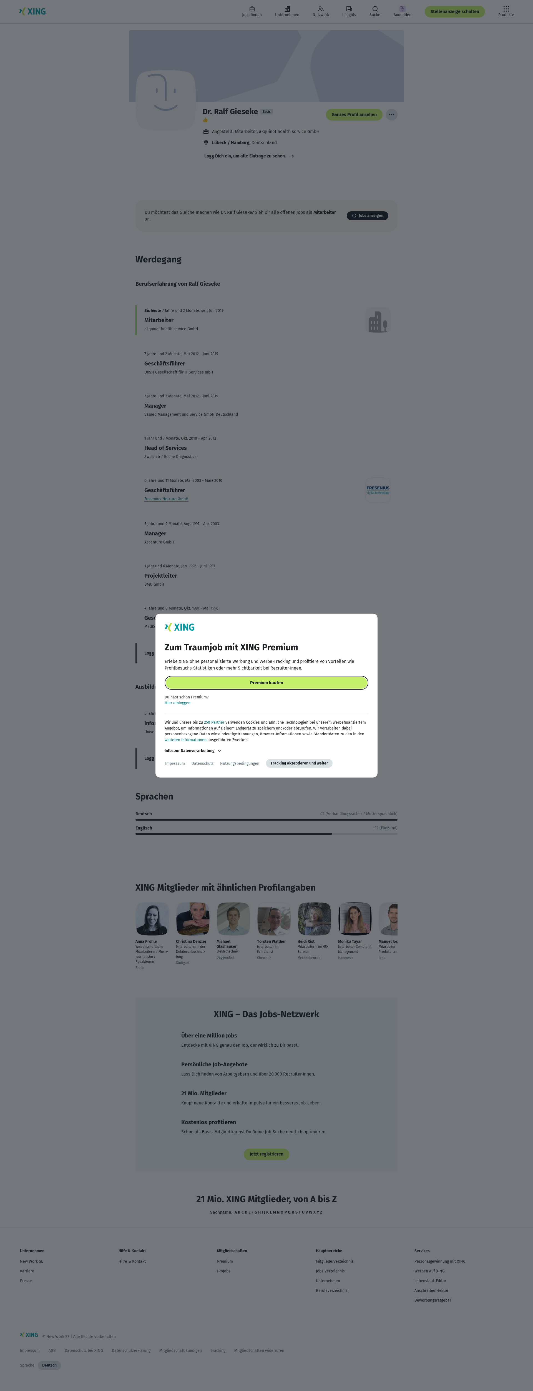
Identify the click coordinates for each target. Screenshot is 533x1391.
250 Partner (214, 722)
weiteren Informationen (186, 740)
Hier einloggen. (178, 703)
